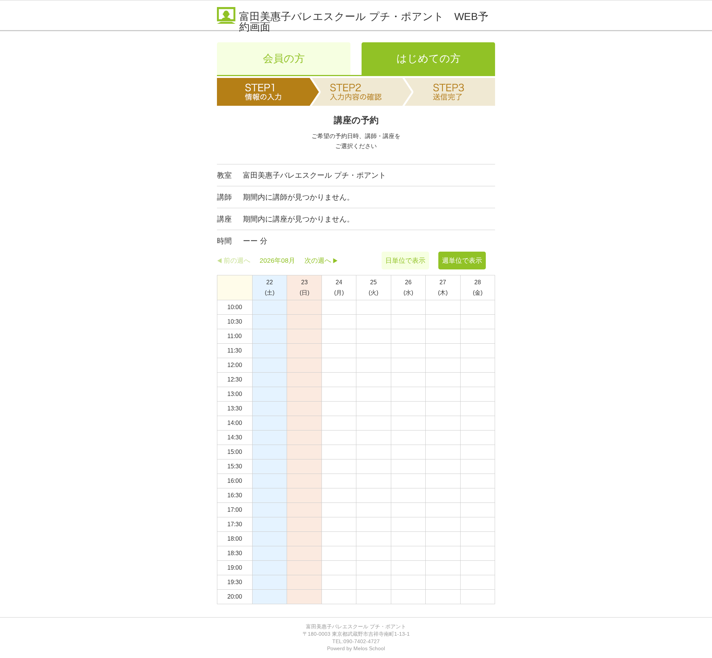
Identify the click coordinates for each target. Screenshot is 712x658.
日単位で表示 (405, 260)
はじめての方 (428, 58)
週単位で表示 (462, 260)
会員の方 (284, 58)
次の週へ (317, 260)
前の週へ (237, 260)
